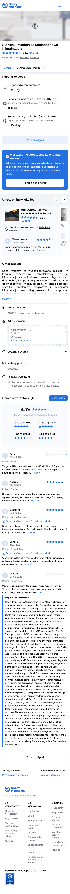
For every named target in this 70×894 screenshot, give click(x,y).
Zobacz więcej (35, 757)
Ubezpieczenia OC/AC (35, 846)
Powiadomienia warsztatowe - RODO (35, 860)
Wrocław (34, 57)
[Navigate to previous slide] (56, 199)
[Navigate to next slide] (64, 199)
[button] (58, 844)
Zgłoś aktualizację (50, 775)
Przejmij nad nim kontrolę (15, 775)
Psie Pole (24, 57)
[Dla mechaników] (60, 5)
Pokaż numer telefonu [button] (32, 313)
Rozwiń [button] (6, 298)
